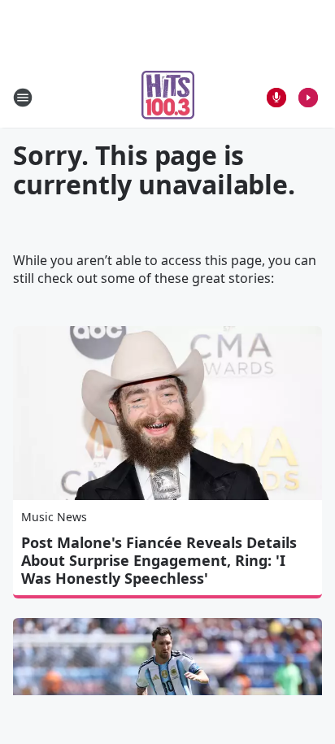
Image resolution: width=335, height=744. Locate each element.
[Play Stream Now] (308, 97)
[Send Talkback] (276, 97)
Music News (54, 516)
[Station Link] (167, 97)
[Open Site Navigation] (23, 97)
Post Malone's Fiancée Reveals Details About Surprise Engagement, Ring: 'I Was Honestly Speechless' (159, 560)
